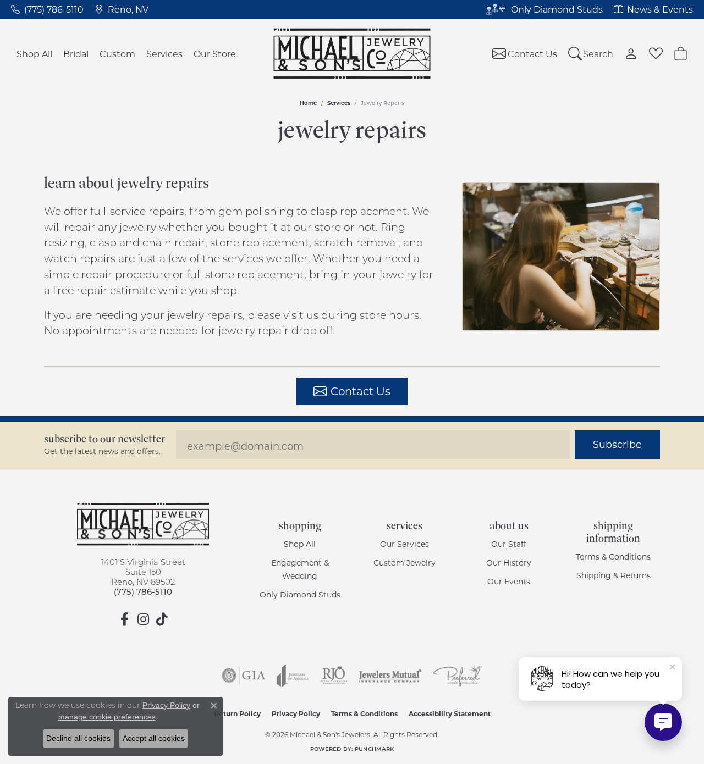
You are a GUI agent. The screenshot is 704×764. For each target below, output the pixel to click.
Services (164, 53)
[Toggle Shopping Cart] (681, 53)
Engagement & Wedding (300, 569)
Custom (117, 53)
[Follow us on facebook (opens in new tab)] (124, 619)
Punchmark (374, 748)
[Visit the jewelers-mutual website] (390, 675)
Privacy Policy (296, 713)
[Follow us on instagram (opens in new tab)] (143, 619)
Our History (508, 562)
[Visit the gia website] (244, 675)
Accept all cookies (154, 738)
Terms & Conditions (613, 556)
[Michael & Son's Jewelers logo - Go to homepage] (352, 53)
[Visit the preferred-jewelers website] (457, 675)
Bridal (76, 53)
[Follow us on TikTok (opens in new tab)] (161, 619)
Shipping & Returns (613, 575)
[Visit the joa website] (293, 675)
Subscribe (617, 444)
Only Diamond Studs (300, 594)
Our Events (508, 581)
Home (308, 103)
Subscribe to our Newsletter (104, 439)
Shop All (34, 53)
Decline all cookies (78, 738)
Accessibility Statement (450, 713)
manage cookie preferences (107, 716)
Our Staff (508, 544)
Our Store (215, 53)
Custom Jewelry (404, 562)
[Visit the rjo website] (334, 675)
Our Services (404, 544)
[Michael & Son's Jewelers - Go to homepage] (143, 524)
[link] (47, 9)
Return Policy (237, 713)
